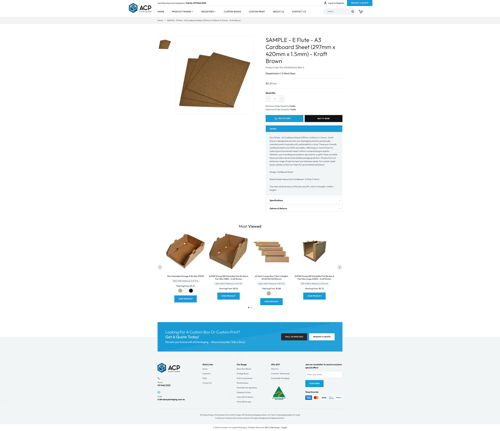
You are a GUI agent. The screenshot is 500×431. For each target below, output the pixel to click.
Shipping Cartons (244, 392)
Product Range (181, 11)
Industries (207, 11)
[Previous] (160, 267)
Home (161, 11)
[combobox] (340, 11)
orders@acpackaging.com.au (171, 399)
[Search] (352, 11)
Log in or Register (336, 3)
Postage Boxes (243, 373)
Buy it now (324, 118)
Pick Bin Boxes (242, 383)
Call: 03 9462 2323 (294, 337)
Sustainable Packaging (280, 378)
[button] (365, 12)
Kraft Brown (180, 291)
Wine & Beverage (244, 402)
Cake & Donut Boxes (245, 397)
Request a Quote (322, 337)
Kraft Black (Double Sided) (191, 291)
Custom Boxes (232, 11)
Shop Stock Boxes (244, 369)
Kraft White (185, 291)
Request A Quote (359, 3)
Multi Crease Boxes (244, 378)
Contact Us (299, 11)
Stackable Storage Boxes (247, 388)
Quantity (271, 93)
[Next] (339, 267)
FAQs (204, 378)
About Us (278, 11)
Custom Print (257, 11)
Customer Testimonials (280, 373)
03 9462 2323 (199, 3)
